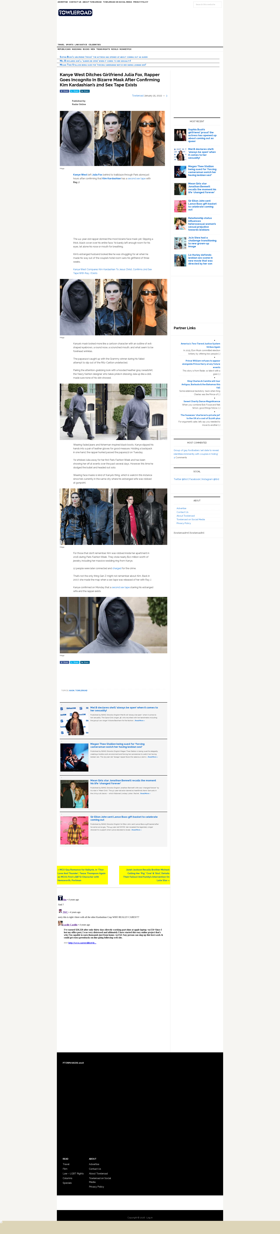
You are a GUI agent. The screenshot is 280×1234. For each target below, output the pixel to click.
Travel (66, 1164)
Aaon (71, 691)
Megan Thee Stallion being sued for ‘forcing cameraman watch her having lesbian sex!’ (103, 64)
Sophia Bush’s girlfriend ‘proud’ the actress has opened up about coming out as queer (104, 57)
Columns (67, 1178)
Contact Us (182, 512)
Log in (150, 1217)
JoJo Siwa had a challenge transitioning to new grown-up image (202, 242)
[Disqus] (113, 931)
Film (65, 1169)
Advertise (181, 508)
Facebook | (195, 479)
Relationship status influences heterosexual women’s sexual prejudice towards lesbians (202, 224)
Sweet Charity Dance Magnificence (202, 401)
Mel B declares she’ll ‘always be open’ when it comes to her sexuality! (95, 60)
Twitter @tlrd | (181, 479)
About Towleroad (186, 515)
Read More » (140, 720)
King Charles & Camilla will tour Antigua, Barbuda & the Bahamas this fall (201, 384)
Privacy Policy (184, 523)
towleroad (81, 691)
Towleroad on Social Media (191, 519)
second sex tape (137, 178)
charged (116, 568)
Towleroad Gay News (140, 12)
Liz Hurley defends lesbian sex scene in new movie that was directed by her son (200, 259)
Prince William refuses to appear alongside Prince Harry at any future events (201, 364)
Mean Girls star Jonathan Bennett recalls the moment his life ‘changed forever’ (202, 188)
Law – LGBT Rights (73, 1173)
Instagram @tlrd (210, 479)
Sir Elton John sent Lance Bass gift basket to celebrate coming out (202, 205)
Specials (67, 1183)
